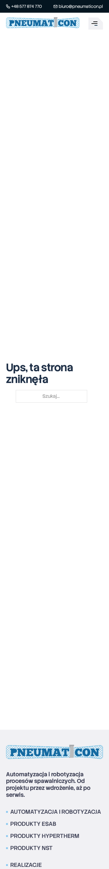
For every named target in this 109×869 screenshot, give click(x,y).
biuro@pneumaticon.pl (81, 6)
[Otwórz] (95, 24)
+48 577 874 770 (26, 6)
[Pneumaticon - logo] (42, 23)
